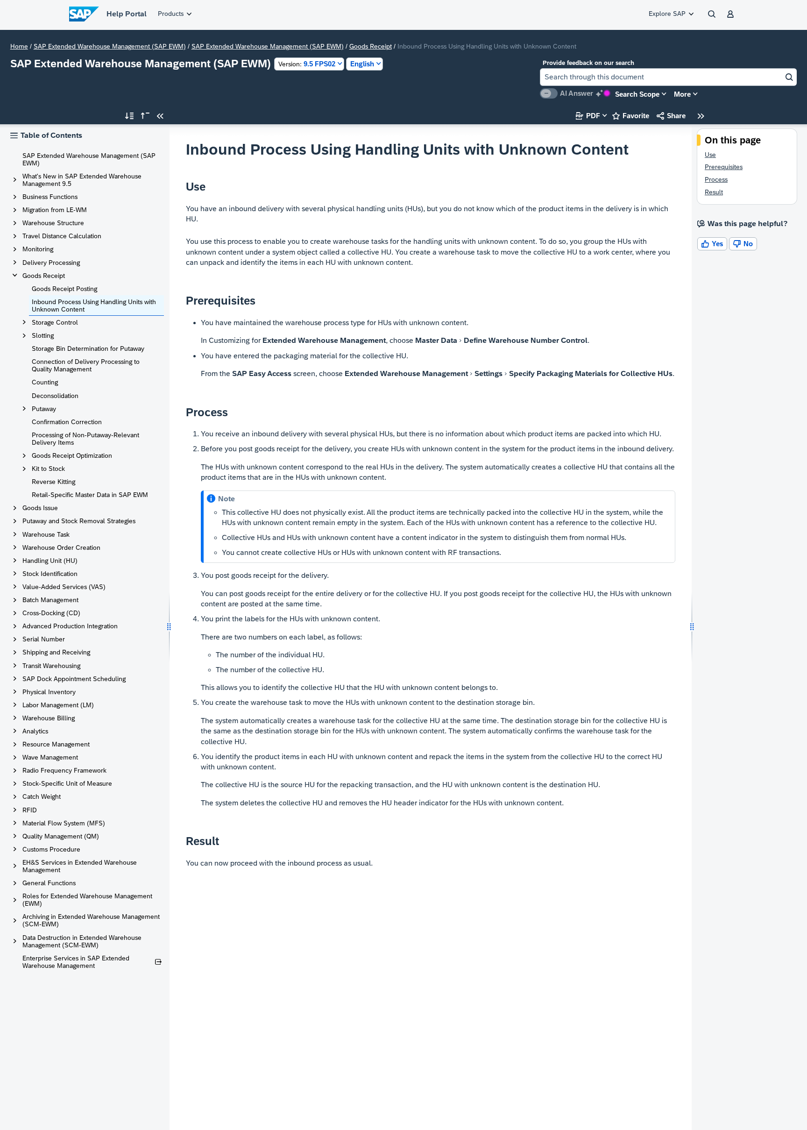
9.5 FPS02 (306, 64)
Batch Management (50, 600)
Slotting (43, 335)
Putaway (44, 408)
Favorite (630, 116)
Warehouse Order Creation (61, 547)
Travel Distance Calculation (61, 236)
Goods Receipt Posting (64, 288)
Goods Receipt (370, 46)
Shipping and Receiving (56, 652)
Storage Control (55, 322)
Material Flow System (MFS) (63, 823)
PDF (588, 116)
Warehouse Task (46, 534)
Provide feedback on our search (588, 62)
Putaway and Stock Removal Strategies (78, 521)
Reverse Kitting (53, 481)
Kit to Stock (48, 468)
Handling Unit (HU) (50, 560)
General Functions (49, 883)
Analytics (35, 731)
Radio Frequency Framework (64, 770)
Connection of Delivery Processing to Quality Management (86, 365)
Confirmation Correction (67, 422)
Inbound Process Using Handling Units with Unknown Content (94, 305)
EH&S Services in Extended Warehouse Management (79, 866)
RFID (29, 810)
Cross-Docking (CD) (51, 613)
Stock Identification (50, 573)
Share (671, 116)
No (743, 244)
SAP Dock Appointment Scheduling (74, 678)
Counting (45, 382)
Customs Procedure (51, 849)
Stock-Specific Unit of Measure (67, 783)
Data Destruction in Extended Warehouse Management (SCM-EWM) (82, 941)
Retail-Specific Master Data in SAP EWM (90, 494)
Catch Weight (41, 796)
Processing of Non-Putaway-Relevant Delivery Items (85, 438)
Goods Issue (40, 508)
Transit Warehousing (51, 665)
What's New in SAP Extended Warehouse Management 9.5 (82, 179)
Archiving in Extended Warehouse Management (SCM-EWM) (91, 920)
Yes (712, 244)
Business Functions (50, 196)
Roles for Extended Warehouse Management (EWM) (87, 899)
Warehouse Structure (53, 223)
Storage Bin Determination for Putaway (88, 348)
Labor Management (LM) (58, 705)
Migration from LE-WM (54, 209)
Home (19, 46)
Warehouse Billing (48, 718)
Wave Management (50, 757)
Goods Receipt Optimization (72, 455)
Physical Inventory (49, 692)
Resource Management (56, 744)
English (362, 64)
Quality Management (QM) (60, 836)
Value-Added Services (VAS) (64, 586)
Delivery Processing (51, 262)
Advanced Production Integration (70, 626)
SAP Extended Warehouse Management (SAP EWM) (110, 46)
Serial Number (43, 639)
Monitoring (37, 249)
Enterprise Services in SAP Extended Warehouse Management (75, 961)
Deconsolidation (55, 395)
